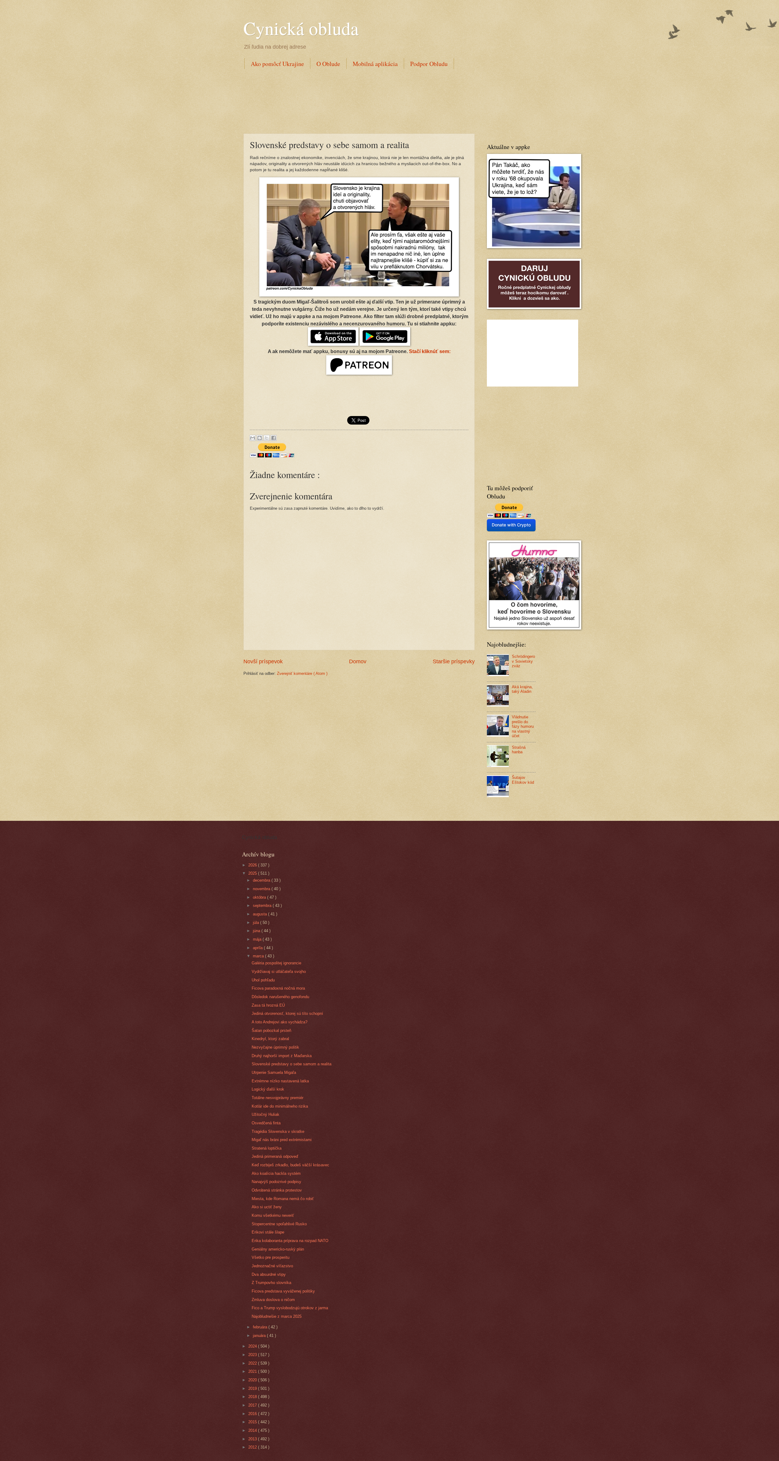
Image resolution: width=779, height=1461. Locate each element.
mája (258, 939)
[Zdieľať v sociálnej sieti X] (267, 438)
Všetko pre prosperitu (270, 1257)
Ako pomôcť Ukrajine (277, 64)
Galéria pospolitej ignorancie (276, 963)
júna (257, 930)
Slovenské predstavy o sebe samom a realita (291, 1064)
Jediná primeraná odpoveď (275, 1156)
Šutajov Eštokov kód (523, 779)
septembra (263, 905)
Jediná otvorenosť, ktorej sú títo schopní (287, 1013)
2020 (253, 1380)
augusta (260, 914)
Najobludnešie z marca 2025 (277, 1316)
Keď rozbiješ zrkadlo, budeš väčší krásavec (290, 1165)
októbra (260, 897)
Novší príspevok (263, 661)
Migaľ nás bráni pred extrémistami (282, 1139)
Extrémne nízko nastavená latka (280, 1081)
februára (260, 1327)
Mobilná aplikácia (375, 64)
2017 (253, 1405)
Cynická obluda (301, 28)
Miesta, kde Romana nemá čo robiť (283, 1198)
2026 (253, 865)
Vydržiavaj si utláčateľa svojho (279, 971)
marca (259, 956)
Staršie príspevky (454, 661)
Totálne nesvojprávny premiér (277, 1097)
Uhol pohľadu (263, 980)
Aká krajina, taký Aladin (522, 689)
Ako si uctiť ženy (267, 1207)
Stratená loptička (266, 1148)
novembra (262, 889)
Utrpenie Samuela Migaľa (274, 1072)
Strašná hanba (519, 749)
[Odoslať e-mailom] (253, 438)
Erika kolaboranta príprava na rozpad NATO (290, 1240)
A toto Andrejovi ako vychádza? (279, 1022)
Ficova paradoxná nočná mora (278, 988)
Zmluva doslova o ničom (273, 1299)
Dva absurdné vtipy (269, 1274)
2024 (253, 1346)
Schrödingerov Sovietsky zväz (523, 661)
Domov (357, 661)
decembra (262, 880)
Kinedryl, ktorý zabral (270, 1038)
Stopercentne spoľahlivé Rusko (279, 1224)
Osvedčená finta (266, 1123)
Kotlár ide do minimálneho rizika (280, 1106)
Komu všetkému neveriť (273, 1215)
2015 (253, 1422)
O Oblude (328, 64)
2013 (253, 1439)
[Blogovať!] (260, 438)
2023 (253, 1354)
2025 (253, 873)
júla (256, 922)
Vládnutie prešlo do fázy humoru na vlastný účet (523, 726)
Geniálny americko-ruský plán (278, 1249)
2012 (253, 1447)
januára (260, 1335)
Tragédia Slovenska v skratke (278, 1131)
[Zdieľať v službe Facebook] (274, 438)
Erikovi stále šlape (268, 1232)
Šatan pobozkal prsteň (271, 1030)
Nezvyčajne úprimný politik (275, 1047)
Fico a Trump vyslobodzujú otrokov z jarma (290, 1308)
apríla (258, 948)
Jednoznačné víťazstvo (272, 1266)
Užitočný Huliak (265, 1114)
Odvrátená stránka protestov (277, 1190)
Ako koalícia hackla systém (276, 1173)
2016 (253, 1413)
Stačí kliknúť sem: (430, 351)
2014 (253, 1430)
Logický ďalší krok (268, 1089)
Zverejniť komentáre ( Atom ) (302, 673)
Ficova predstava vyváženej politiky (283, 1291)
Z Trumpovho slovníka (271, 1282)
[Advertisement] (354, 100)
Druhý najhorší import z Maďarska (282, 1055)
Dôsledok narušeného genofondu (280, 996)
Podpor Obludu (429, 64)
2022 (253, 1363)
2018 (253, 1396)
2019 (253, 1388)
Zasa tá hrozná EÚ (268, 1005)
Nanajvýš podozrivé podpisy (276, 1181)
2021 (253, 1371)
